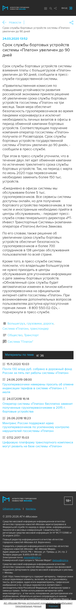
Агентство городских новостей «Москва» (16, 8)
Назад (5, 22)
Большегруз (16, 323)
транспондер (39, 329)
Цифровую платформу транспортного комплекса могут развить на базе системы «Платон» (37, 444)
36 (41, 355)
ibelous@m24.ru (60, 560)
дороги (48, 323)
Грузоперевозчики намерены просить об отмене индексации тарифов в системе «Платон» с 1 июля (38, 388)
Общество (15, 335)
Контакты (31, 508)
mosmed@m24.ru (32, 557)
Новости (15, 22)
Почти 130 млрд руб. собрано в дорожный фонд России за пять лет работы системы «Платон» (37, 371)
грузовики (34, 323)
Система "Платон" (20, 342)
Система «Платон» (15, 329)
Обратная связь (12, 508)
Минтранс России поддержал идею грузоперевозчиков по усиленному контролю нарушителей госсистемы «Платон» (35, 427)
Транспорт (31, 335)
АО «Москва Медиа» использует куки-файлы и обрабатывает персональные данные (38, 605)
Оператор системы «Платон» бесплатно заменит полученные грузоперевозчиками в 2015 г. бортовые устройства (37, 407)
